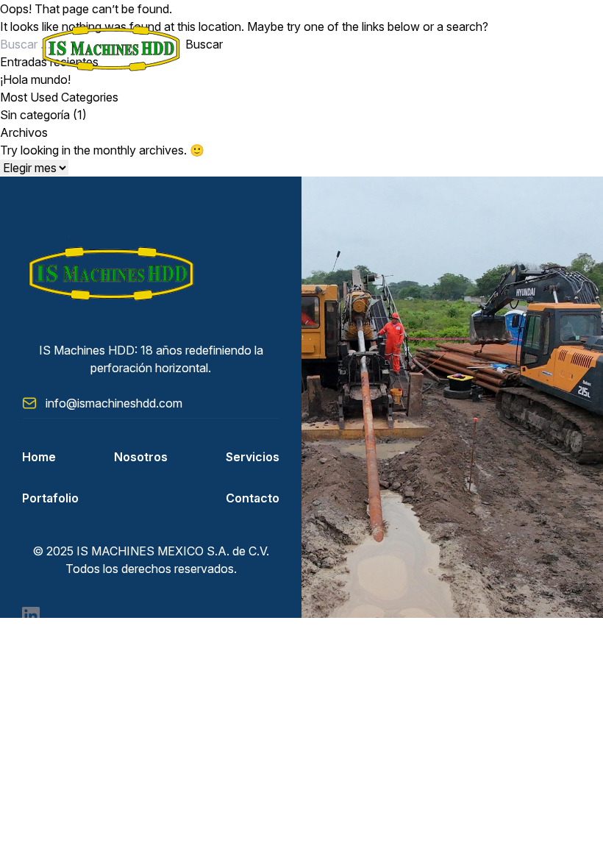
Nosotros (141, 456)
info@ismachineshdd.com (114, 403)
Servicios (252, 456)
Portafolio (50, 498)
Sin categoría (35, 114)
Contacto (252, 498)
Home (39, 456)
